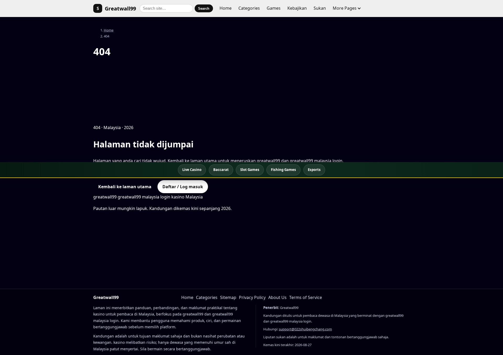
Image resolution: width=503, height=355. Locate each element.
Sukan (320, 8)
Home (226, 8)
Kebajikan (297, 8)
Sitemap (228, 297)
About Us (277, 297)
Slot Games (249, 169)
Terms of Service (305, 297)
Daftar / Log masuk (182, 187)
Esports (314, 169)
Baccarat (221, 169)
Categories (249, 8)
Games (274, 8)
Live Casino (191, 169)
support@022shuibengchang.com (305, 329)
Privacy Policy (252, 297)
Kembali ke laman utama (124, 187)
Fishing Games (283, 169)
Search (203, 8)
